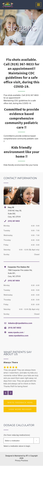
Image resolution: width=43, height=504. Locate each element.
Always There (11, 362)
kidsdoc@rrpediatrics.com (20, 323)
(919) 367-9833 (14, 221)
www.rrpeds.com (15, 332)
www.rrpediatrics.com (18, 335)
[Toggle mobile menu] (38, 4)
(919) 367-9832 (14, 327)
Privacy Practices (21, 460)
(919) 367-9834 (14, 280)
